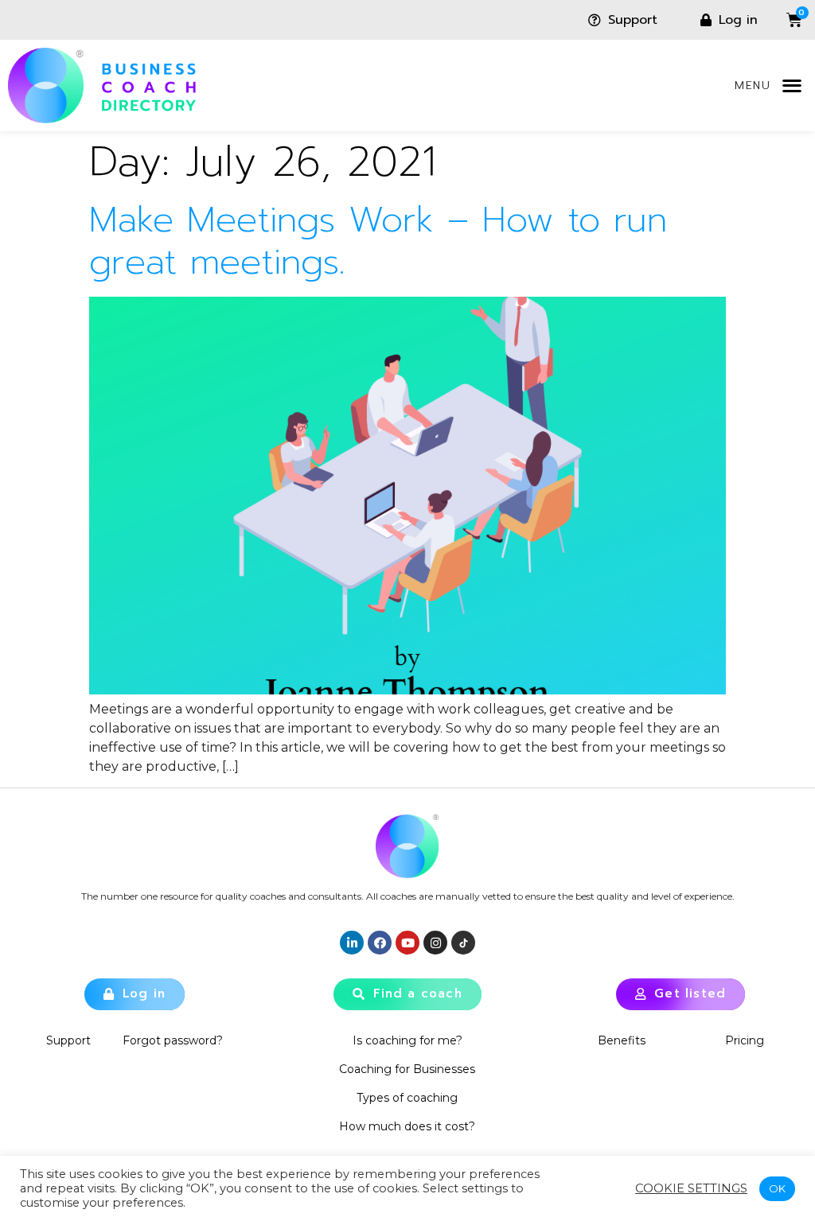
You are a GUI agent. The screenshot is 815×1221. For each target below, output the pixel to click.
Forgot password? (173, 1040)
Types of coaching (407, 1098)
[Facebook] (380, 943)
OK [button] (777, 1188)
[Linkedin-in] (352, 943)
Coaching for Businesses (407, 1069)
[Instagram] (435, 943)
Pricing (744, 1040)
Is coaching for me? (407, 1040)
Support (68, 1040)
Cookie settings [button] (691, 1188)
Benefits (621, 1040)
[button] (791, 85)
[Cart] (782, 20)
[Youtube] (407, 943)
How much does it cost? (407, 1126)
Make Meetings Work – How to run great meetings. (378, 241)
